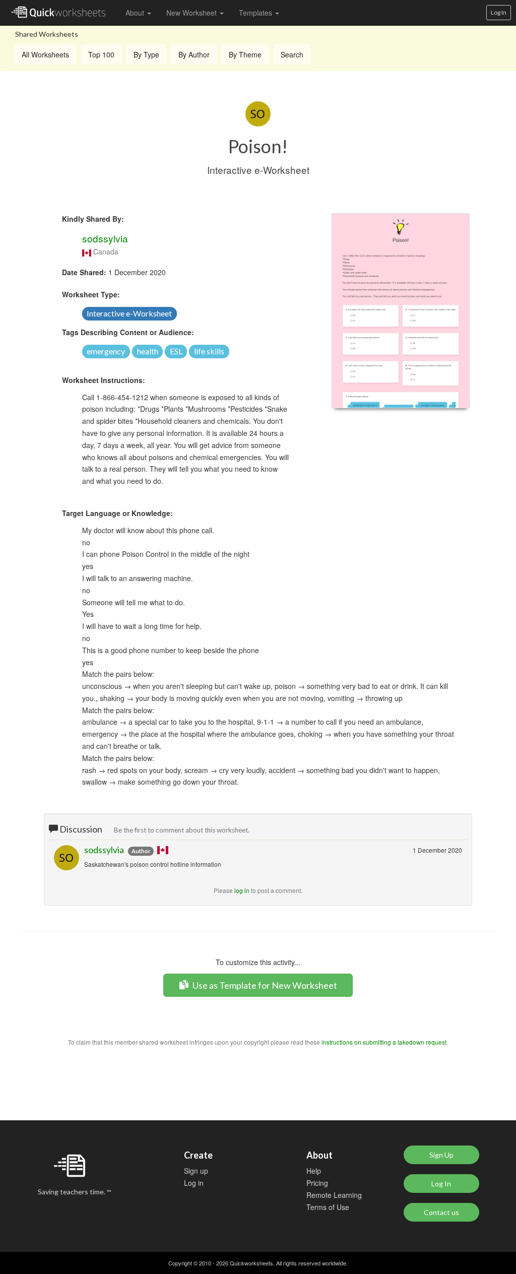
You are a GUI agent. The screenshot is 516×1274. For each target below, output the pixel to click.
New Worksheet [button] (192, 13)
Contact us (441, 1212)
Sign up (196, 1171)
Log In (498, 12)
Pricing (317, 1183)
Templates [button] (256, 13)
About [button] (135, 13)
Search (292, 54)
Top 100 (101, 54)
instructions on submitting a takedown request (383, 1042)
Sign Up (441, 1155)
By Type (146, 54)
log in (241, 890)
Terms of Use (327, 1207)
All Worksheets (45, 54)
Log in (194, 1183)
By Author (194, 54)
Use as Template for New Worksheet (264, 985)
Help (313, 1171)
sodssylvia (105, 238)
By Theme (245, 54)
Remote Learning (334, 1195)
